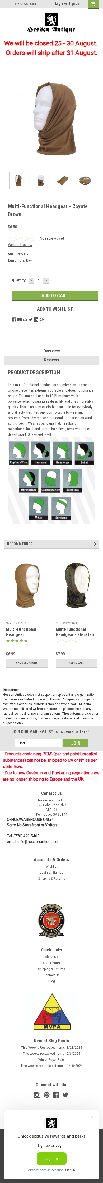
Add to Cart (76, 662)
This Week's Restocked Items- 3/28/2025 (51, 1047)
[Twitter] (31, 319)
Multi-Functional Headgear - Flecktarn (76, 632)
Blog (51, 981)
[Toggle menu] (7, 7)
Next (95, 121)
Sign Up (74, 4)
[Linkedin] (36, 319)
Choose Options (27, 662)
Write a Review (20, 245)
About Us (51, 957)
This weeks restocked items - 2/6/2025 (51, 1054)
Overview (51, 351)
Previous (8, 121)
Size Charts (51, 963)
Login (59, 4)
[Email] (19, 319)
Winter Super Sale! (51, 1060)
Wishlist (52, 866)
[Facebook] (14, 319)
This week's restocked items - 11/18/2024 (52, 1066)
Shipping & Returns (51, 878)
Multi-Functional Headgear (21, 632)
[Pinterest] (42, 319)
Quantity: (19, 280)
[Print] (25, 319)
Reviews (51, 359)
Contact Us (51, 975)
